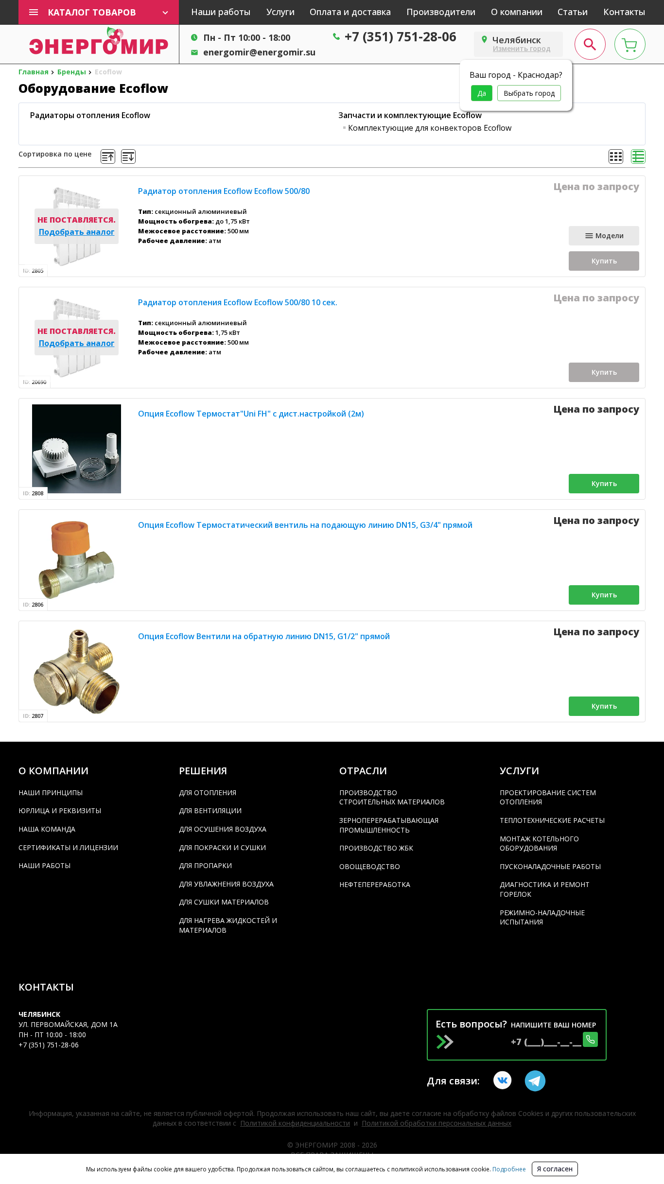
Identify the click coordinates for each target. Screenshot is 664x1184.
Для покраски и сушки (222, 847)
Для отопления (207, 792)
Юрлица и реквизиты (59, 810)
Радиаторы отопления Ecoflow (90, 115)
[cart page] (630, 44)
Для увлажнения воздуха (226, 883)
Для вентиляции (210, 810)
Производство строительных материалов (392, 797)
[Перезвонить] (590, 1039)
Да (481, 93)
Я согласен (555, 1168)
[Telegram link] (535, 1081)
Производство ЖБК (376, 848)
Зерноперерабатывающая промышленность (388, 825)
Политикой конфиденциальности (295, 1123)
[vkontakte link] (504, 1081)
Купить (604, 260)
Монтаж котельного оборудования (539, 843)
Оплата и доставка (350, 11)
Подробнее (508, 1169)
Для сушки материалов (224, 901)
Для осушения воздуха (222, 829)
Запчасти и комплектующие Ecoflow (410, 115)
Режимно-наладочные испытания (542, 917)
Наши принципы (50, 792)
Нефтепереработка (374, 884)
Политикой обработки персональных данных (436, 1123)
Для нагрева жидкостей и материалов (228, 925)
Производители (440, 11)
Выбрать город (529, 93)
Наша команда (46, 829)
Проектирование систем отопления (548, 797)
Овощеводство (369, 866)
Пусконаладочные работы (550, 866)
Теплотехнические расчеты (552, 820)
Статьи (573, 11)
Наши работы (221, 11)
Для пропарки (205, 865)
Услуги (280, 11)
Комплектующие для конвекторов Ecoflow (429, 128)
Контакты (624, 11)
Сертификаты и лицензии (68, 847)
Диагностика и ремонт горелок (545, 889)
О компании (516, 11)
